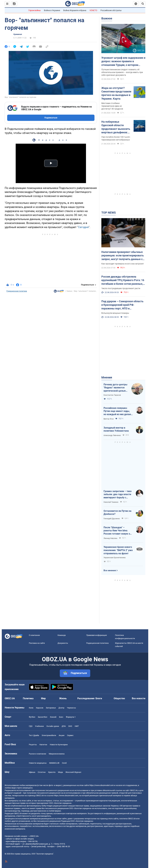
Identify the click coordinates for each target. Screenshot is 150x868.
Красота (51, 772)
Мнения (106, 377)
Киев (31, 708)
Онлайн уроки (52, 726)
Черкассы (71, 708)
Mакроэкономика (56, 754)
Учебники (39, 726)
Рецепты (33, 744)
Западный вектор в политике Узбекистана (116, 429)
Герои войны (34, 10)
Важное (106, 18)
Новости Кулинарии (59, 744)
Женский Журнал (73, 772)
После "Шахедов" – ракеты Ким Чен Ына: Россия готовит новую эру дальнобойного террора (118, 530)
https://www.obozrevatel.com (101, 785)
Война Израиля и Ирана (74, 10)
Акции (61, 735)
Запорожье (51, 708)
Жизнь (63, 698)
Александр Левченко (112, 435)
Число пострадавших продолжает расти (120, 288)
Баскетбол (42, 717)
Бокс (61, 717)
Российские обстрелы (111, 10)
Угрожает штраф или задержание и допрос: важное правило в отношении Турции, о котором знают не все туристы (123, 61)
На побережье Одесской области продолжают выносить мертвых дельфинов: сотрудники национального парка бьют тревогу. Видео (115, 127)
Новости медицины (38, 763)
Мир (43, 698)
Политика (28, 698)
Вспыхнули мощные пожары (115, 313)
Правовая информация (96, 635)
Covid (64, 763)
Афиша (32, 772)
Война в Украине (52, 10)
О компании (34, 635)
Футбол (32, 717)
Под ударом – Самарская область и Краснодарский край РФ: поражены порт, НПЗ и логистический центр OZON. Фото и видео (123, 305)
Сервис (70, 735)
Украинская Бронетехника (115, 558)
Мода (60, 772)
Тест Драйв (34, 735)
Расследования (85, 698)
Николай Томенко (111, 502)
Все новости (138, 698)
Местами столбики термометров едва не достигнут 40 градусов (112, 106)
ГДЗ (30, 726)
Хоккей (53, 717)
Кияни (69, 291)
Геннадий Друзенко (112, 519)
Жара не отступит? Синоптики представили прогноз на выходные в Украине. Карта (116, 93)
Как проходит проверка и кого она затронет (122, 264)
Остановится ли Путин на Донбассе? (117, 513)
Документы (63, 643)
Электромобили (49, 735)
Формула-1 (71, 717)
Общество (119, 698)
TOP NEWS (108, 212)
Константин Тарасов (112, 395)
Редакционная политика (16, 291)
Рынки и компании (37, 754)
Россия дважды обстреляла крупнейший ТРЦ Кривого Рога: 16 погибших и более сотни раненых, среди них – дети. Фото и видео (122, 280)
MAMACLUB (54, 763)
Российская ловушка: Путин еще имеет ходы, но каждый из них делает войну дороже (118, 411)
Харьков (39, 708)
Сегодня (83, 227)
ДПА (64, 726)
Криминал (17, 34)
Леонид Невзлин (110, 538)
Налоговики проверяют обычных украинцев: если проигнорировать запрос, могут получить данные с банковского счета (122, 255)
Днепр (61, 708)
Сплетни (42, 772)
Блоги (99, 698)
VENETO (93, 10)
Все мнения (110, 570)
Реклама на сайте (37, 643)
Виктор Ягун (109, 419)
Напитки (43, 744)
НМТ (77, 726)
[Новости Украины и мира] (59, 292)
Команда (62, 635)
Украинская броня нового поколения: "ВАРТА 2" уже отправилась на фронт (118, 550)
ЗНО (70, 726)
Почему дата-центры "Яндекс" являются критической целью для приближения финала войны (115, 387)
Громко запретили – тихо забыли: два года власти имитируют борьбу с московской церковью (118, 494)
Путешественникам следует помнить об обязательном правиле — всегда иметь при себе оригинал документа (122, 72)
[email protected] (38, 846)
